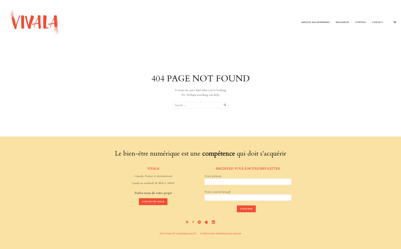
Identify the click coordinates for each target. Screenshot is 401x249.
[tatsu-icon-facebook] (193, 222)
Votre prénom (212, 176)
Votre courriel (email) (217, 192)
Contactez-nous (153, 201)
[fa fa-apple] (207, 222)
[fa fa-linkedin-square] (213, 222)
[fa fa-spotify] (200, 222)
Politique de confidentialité (178, 233)
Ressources (342, 22)
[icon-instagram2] (188, 222)
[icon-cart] (394, 22)
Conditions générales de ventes (220, 233)
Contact (377, 22)
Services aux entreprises (315, 22)
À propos (360, 22)
